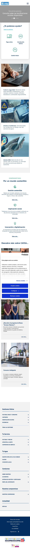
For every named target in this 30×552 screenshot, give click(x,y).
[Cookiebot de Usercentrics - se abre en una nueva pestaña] (21, 255)
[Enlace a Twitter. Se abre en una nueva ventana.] (18, 531)
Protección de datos (15, 519)
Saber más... (15, 199)
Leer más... (24, 336)
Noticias (4, 506)
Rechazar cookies (15, 295)
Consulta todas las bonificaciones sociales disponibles (15, 14)
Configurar (14, 290)
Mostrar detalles (20, 280)
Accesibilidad (15, 528)
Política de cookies (15, 524)
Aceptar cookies (15, 285)
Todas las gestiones (8, 29)
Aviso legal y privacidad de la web (15, 521)
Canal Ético (15, 526)
